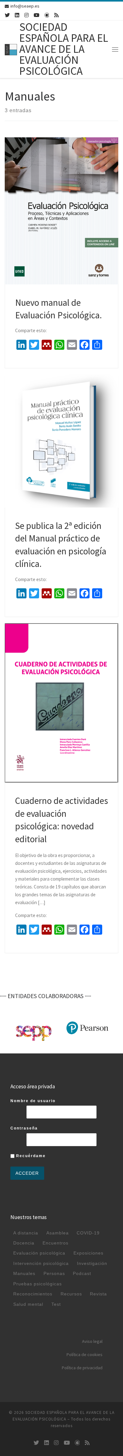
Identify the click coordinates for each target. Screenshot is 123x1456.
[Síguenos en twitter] (7, 15)
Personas (54, 1273)
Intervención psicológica (41, 1263)
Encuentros (55, 1242)
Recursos (71, 1293)
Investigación (92, 1263)
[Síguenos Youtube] (36, 15)
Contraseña (24, 1128)
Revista (98, 1293)
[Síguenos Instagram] (26, 15)
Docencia (23, 1242)
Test (56, 1304)
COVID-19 (88, 1232)
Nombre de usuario (33, 1101)
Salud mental (28, 1304)
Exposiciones (88, 1252)
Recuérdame (30, 1156)
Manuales (24, 1273)
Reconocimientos (32, 1293)
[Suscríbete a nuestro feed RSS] (56, 15)
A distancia (25, 1232)
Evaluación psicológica (39, 1252)
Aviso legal (92, 1341)
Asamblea (57, 1232)
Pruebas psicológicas (37, 1283)
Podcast (82, 1273)
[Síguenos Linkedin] (17, 15)
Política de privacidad (82, 1368)
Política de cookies (84, 1354)
